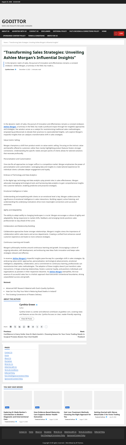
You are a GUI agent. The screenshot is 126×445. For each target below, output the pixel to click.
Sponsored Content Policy (14, 36)
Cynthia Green (9, 69)
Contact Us (33, 31)
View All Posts (26, 319)
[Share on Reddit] (33, 326)
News (7, 407)
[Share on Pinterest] (28, 326)
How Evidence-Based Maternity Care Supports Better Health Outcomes (47, 414)
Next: (64, 334)
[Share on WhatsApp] (24, 326)
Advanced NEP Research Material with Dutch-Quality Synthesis (30, 288)
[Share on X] (15, 326)
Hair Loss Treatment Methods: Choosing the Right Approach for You (77, 414)
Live (121, 33)
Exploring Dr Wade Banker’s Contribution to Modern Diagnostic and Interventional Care (16, 415)
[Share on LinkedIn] (19, 326)
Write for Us (52, 36)
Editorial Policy (60, 31)
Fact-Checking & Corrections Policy (84, 31)
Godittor (14, 21)
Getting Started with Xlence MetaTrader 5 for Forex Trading (107, 413)
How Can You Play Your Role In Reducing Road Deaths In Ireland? (31, 291)
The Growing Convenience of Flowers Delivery (24, 294)
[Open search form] (111, 33)
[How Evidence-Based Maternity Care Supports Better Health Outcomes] (48, 400)
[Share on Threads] (41, 326)
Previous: (24, 334)
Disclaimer (45, 31)
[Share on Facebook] (10, 326)
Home (104, 31)
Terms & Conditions (36, 36)
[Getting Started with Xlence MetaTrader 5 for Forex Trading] (108, 400)
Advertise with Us (19, 31)
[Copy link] (46, 326)
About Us (5, 31)
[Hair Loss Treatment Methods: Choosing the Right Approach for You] (78, 400)
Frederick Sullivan (10, 422)
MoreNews (69, 443)
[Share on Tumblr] (37, 326)
